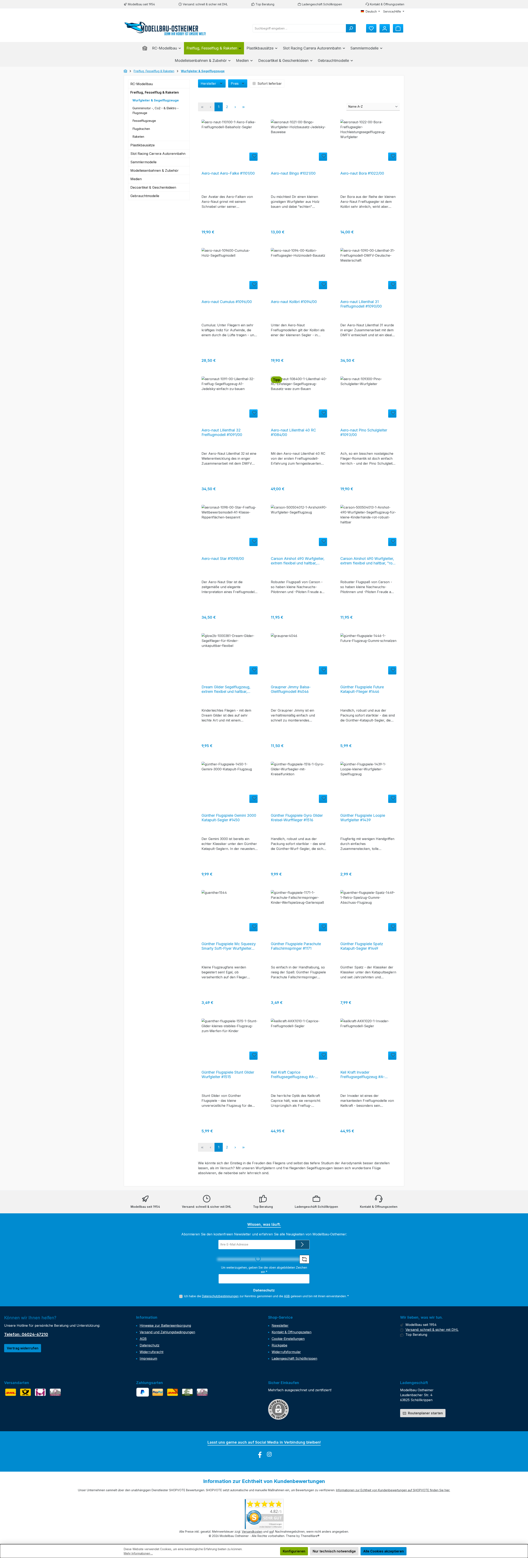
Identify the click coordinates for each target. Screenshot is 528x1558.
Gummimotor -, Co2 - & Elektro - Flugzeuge (155, 110)
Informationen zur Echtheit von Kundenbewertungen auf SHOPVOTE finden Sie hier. (393, 1490)
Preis (235, 83)
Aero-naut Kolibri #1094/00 (294, 302)
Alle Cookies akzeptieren (383, 1551)
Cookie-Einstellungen (288, 1339)
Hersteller (209, 83)
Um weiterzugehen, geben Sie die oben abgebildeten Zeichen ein (264, 1270)
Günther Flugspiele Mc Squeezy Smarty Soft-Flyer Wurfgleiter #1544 (229, 946)
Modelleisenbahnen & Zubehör (154, 170)
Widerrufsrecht (151, 1352)
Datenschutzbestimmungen (220, 1296)
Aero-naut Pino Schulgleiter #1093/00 (363, 432)
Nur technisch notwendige (334, 1551)
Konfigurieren (294, 1551)
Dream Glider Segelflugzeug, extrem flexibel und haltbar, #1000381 (226, 689)
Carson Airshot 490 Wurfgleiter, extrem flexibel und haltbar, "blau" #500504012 (297, 560)
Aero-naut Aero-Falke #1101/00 (228, 173)
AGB (287, 1296)
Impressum (148, 1358)
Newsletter (280, 1325)
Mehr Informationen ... (138, 1553)
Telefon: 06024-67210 (26, 1334)
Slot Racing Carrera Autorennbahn (157, 154)
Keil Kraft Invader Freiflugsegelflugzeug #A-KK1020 (362, 1074)
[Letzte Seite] (243, 106)
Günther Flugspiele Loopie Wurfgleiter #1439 (362, 817)
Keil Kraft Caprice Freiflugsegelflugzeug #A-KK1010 (293, 1074)
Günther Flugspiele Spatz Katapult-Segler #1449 (361, 946)
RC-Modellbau (141, 84)
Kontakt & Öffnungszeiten (387, 4)
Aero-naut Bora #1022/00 (362, 173)
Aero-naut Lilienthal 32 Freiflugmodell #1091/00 (222, 432)
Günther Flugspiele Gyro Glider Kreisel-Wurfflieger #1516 (297, 817)
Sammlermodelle (143, 162)
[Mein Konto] (385, 28)
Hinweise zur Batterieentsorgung (165, 1325)
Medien (136, 179)
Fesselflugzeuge (144, 121)
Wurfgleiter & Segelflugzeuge (155, 100)
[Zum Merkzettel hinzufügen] (253, 157)
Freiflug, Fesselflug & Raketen (154, 92)
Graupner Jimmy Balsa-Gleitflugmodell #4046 (291, 689)
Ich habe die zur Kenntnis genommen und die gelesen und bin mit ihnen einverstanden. (266, 1296)
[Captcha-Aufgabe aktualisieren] (304, 1259)
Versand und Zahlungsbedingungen (167, 1332)
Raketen (138, 137)
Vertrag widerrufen (22, 1348)
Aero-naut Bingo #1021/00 (293, 173)
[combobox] (299, 28)
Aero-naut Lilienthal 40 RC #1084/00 (293, 432)
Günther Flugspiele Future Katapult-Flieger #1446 (362, 689)
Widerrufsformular (286, 1352)
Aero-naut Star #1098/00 (223, 558)
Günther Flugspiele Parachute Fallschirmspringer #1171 (296, 946)
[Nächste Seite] (235, 106)
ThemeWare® (310, 1536)
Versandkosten (252, 1531)
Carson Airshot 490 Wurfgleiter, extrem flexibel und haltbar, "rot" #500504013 (368, 560)
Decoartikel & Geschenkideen (153, 187)
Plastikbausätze (142, 145)
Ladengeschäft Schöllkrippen (322, 4)
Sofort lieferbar (269, 83)
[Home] (146, 48)
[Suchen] (351, 28)
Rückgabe (279, 1345)
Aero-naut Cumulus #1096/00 (227, 302)
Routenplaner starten (425, 1413)
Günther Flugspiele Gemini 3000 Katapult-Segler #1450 (229, 817)
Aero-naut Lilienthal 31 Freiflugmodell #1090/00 (361, 304)
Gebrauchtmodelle (144, 196)
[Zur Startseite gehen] (165, 28)
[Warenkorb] (398, 28)
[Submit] (302, 1244)
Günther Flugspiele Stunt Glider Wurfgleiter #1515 (228, 1074)
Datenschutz (149, 1345)
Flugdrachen (141, 129)
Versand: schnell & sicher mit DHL (205, 4)
